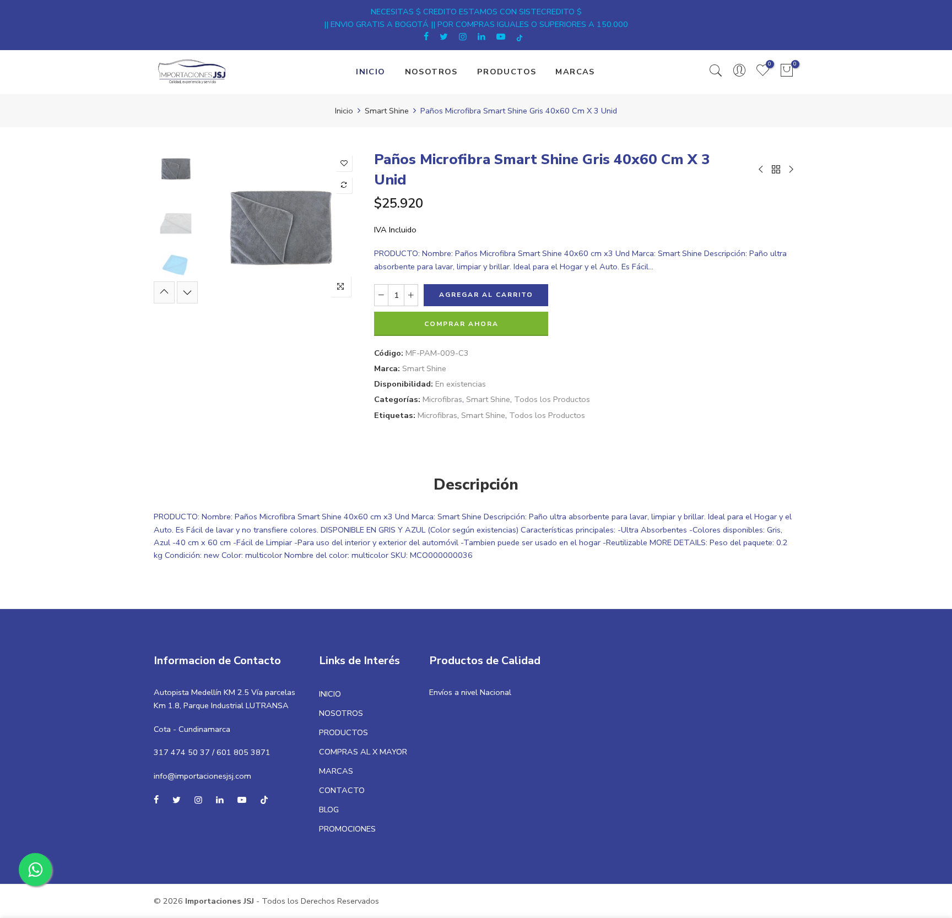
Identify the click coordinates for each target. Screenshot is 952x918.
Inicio (344, 110)
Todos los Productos (552, 399)
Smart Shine (387, 110)
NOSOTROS (431, 71)
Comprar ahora (461, 323)
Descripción (476, 484)
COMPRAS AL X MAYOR (363, 751)
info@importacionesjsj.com (202, 775)
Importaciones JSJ (219, 900)
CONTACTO (342, 790)
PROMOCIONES (347, 828)
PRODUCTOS (507, 71)
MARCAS (574, 71)
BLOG (329, 809)
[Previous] (221, 226)
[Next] (340, 226)
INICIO (370, 71)
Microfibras (442, 399)
